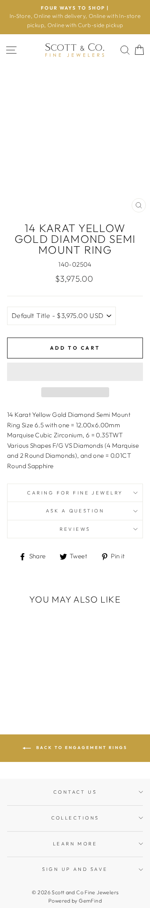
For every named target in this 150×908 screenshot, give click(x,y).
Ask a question (75, 511)
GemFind (90, 900)
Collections (75, 818)
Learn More (75, 844)
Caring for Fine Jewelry (74, 493)
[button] (75, 372)
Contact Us (75, 792)
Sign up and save (75, 869)
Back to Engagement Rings (81, 748)
